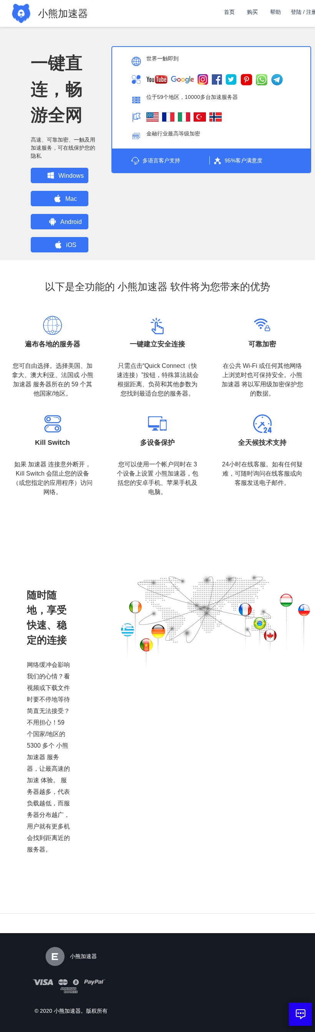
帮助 (275, 12)
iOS (71, 245)
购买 (252, 12)
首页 (229, 12)
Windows (71, 175)
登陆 (296, 12)
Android (71, 222)
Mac (71, 198)
